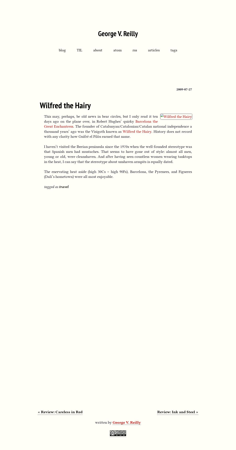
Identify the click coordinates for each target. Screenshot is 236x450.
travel (63, 187)
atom (117, 50)
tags (174, 50)
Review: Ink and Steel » (177, 412)
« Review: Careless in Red (60, 412)
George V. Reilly (118, 33)
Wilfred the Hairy (65, 105)
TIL (79, 50)
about (97, 50)
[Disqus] (118, 241)
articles (154, 50)
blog (62, 50)
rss (135, 50)
